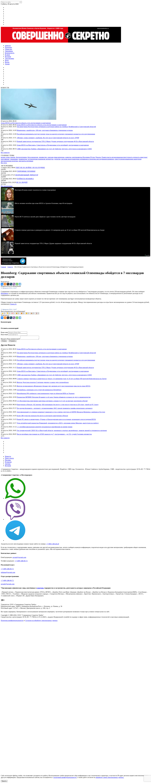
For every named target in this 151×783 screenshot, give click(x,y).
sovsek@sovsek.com (19, 557)
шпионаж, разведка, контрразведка (70, 157)
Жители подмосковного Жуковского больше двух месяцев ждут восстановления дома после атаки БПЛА (53, 386)
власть (109, 157)
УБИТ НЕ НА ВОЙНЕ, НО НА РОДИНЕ (30, 167)
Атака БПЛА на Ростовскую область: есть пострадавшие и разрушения (26, 123)
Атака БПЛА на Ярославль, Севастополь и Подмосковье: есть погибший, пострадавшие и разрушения (53, 145)
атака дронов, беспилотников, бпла (18, 157)
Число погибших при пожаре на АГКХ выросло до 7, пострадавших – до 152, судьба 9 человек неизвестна (54, 434)
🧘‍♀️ (37, 313)
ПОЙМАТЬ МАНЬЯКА (25, 179)
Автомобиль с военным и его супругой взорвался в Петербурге (39, 390)
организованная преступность (122, 157)
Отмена (4, 341)
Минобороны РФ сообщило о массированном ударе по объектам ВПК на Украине (45, 393)
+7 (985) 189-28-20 (52, 544)
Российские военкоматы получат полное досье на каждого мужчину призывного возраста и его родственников (56, 134)
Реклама (8, 460)
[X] (8, 284)
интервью (29, 161)
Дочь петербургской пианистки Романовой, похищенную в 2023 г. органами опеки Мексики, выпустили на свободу (58, 423)
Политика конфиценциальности (12, 620)
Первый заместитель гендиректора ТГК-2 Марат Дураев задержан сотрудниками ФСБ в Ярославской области (55, 141)
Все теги (4, 163)
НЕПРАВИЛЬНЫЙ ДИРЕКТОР (26, 175)
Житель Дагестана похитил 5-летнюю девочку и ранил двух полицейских (43, 382)
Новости (8, 456)
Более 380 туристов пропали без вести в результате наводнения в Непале (42, 416)
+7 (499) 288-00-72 (21, 561)
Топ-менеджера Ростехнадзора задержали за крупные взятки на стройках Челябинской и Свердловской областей (56, 127)
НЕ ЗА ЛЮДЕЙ (21, 182)
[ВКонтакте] (2, 284)
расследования (101, 159)
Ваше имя (4, 332)
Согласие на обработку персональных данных (41, 620)
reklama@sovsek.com (8, 572)
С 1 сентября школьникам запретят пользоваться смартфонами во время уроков (44, 427)
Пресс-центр (9, 458)
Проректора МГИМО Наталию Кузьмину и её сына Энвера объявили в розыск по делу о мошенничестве (54, 397)
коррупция (137, 159)
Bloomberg (4, 293)
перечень (40, 588)
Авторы (7, 464)
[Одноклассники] (5, 284)
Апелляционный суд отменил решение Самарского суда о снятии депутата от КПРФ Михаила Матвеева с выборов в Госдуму (61, 412)
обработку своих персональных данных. (110, 777)
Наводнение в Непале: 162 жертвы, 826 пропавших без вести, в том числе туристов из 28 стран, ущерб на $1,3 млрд (57, 404)
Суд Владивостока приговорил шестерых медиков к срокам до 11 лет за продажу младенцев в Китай (52, 401)
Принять (4, 781)
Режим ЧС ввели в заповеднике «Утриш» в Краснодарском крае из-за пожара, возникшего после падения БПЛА (56, 419)
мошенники (129, 159)
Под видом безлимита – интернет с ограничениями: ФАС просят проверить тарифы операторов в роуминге (54, 408)
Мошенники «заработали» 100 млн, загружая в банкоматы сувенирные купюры (45, 130)
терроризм (42, 159)
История (8, 466)
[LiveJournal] (11, 284)
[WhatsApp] (17, 284)
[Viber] (14, 284)
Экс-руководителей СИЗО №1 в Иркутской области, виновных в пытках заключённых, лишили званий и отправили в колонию (62, 430)
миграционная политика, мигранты (13, 161)
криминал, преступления (116, 159)
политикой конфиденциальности (65, 777)
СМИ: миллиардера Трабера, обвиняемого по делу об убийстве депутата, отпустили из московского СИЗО (54, 149)
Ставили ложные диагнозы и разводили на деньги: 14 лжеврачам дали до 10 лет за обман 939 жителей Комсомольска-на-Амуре (62, 379)
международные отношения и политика (82, 159)
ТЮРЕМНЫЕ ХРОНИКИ (26, 171)
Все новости (5, 152)
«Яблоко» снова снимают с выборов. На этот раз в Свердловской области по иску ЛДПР (48, 138)
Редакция (8, 462)
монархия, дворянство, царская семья (44, 157)
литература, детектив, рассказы (57, 159)
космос (3, 157)
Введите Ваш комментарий (10, 339)
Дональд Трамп (101, 157)
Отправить (12, 341)
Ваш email (4, 334)
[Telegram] (20, 284)
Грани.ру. (13, 304)
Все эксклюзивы (6, 186)
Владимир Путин (89, 157)
